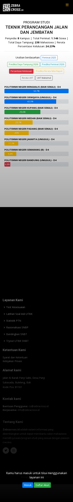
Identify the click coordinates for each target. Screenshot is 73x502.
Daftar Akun (42, 485)
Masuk (28, 485)
